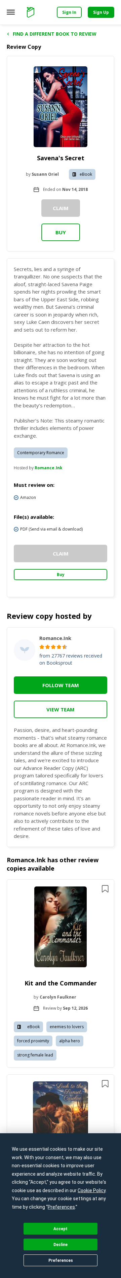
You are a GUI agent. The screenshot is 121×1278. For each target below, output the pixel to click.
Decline (60, 1244)
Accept (60, 1228)
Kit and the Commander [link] (61, 983)
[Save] (105, 889)
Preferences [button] (61, 1207)
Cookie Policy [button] (92, 1190)
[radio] (41, 646)
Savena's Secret (60, 158)
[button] (60, 973)
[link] (60, 927)
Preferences (60, 1260)
